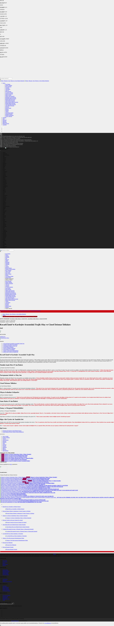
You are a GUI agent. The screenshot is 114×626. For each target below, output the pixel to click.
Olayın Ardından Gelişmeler (9, 348)
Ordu (4, 213)
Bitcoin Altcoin (6, 123)
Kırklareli (5, 197)
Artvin (4, 161)
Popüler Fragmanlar (9, 115)
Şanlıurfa (4, 226)
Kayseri (4, 196)
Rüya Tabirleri (8, 270)
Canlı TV (7, 90)
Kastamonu (5, 195)
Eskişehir (4, 182)
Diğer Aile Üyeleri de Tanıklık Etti (10, 351)
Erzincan (4, 180)
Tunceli (4, 225)
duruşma (4, 441)
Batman (4, 237)
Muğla (4, 208)
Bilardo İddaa (5, 573)
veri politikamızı (47, 623)
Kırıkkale (5, 236)
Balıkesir (4, 163)
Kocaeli (4, 200)
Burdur (4, 169)
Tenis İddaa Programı (9, 105)
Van (3, 228)
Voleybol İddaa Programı (10, 104)
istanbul (4, 191)
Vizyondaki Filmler (9, 112)
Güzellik (7, 266)
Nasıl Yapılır (7, 288)
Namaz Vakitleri (8, 85)
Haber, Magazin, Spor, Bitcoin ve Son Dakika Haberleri (14, 314)
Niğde (4, 212)
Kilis (4, 245)
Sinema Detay (8, 277)
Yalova (4, 243)
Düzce (4, 247)
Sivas (4, 220)
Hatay (4, 188)
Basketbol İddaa (6, 571)
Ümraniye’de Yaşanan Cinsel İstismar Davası (12, 430)
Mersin (4, 190)
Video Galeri (8, 271)
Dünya (6, 254)
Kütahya (4, 202)
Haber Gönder (8, 95)
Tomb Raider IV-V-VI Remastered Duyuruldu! (13, 144)
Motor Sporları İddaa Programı (11, 102)
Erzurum (4, 181)
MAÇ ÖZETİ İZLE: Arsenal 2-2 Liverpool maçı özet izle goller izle (17, 137)
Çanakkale (5, 171)
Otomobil (7, 263)
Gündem (4, 117)
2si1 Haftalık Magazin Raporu (9, 145)
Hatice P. (4, 442)
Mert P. (4, 448)
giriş (11, 464)
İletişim (4, 565)
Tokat (4, 222)
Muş (3, 209)
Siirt (3, 218)
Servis (4, 83)
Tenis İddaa (5, 597)
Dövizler (7, 106)
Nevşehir (4, 211)
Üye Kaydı (5, 561)
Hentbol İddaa (6, 572)
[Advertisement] (57, 68)
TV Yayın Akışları (9, 92)
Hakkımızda (5, 564)
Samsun (4, 216)
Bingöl (4, 165)
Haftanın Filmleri (8, 114)
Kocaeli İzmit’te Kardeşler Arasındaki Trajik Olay (13, 343)
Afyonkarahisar (6, 155)
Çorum (4, 174)
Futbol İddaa (5, 569)
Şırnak (4, 238)
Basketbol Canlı (6, 598)
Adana (4, 152)
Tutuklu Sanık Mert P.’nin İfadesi (10, 344)
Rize (4, 214)
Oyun (6, 265)
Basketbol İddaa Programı (10, 98)
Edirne (4, 177)
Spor (4, 118)
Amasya (4, 157)
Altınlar (6, 111)
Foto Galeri (7, 272)
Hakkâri (4, 187)
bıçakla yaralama (6, 437)
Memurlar (5, 122)
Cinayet (4, 438)
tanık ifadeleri (5, 450)
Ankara (4, 158)
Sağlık (6, 260)
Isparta (4, 189)
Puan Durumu (8, 91)
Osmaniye (5, 246)
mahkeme (5, 447)
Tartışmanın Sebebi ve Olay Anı (10, 346)
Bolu (4, 168)
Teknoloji (7, 264)
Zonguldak (5, 231)
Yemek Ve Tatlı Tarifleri (10, 269)
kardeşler (4, 444)
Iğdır (4, 241)
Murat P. (4, 449)
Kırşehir (4, 199)
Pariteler (7, 110)
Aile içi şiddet (5, 436)
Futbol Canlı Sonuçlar (9, 96)
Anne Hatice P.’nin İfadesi (9, 349)
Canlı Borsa (7, 89)
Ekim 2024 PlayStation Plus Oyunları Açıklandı (13, 143)
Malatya (4, 203)
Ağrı (4, 156)
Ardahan (4, 240)
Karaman (4, 234)
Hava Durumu (8, 86)
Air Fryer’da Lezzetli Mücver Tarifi (10, 142)
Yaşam (6, 310)
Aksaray (4, 232)
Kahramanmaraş (6, 206)
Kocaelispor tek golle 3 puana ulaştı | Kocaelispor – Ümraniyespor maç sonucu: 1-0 (20, 140)
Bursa (4, 170)
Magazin (4, 121)
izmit (4, 443)
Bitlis (4, 166)
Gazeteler (7, 87)
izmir (4, 193)
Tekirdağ (4, 221)
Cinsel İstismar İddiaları (8, 347)
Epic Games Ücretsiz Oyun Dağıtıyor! (11, 146)
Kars (4, 194)
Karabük (4, 244)
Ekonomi (4, 120)
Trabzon (4, 224)
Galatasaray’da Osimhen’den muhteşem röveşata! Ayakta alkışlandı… (17, 139)
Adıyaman (5, 153)
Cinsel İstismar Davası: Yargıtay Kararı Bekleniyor (13, 431)
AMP (4, 600)
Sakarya (4, 215)
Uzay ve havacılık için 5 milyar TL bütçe (11, 138)
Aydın (4, 162)
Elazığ (4, 178)
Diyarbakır (5, 176)
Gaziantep (5, 183)
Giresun (4, 184)
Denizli (4, 175)
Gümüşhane (5, 186)
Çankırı (4, 172)
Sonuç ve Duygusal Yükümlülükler (10, 350)
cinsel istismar (5, 440)
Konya (4, 201)
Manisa (4, 205)
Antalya (4, 159)
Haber (54, 554)
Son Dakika (7, 84)
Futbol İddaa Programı (10, 100)
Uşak (4, 227)
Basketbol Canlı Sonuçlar (10, 97)
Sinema (6, 275)
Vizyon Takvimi (8, 116)
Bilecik (4, 164)
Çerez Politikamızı (15, 620)
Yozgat (4, 230)
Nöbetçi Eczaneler (9, 93)
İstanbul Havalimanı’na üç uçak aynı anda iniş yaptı (14, 136)
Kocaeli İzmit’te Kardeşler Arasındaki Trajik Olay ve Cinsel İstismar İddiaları (24, 310)
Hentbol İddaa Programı (10, 103)
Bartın (4, 239)
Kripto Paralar (8, 108)
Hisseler (7, 109)
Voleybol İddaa (6, 574)
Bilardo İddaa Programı (10, 99)
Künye (4, 563)
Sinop (4, 219)
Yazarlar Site (5, 596)
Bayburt (4, 233)
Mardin (4, 207)
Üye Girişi (5, 560)
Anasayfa (2, 310)
